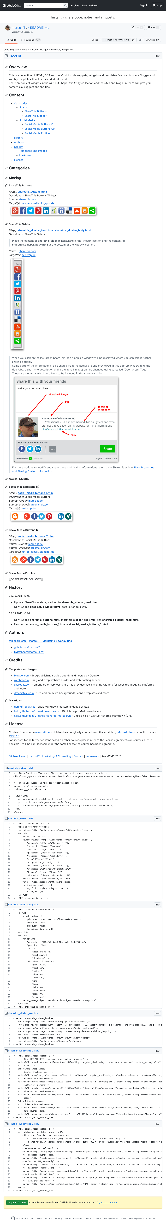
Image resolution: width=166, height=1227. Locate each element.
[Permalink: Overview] (6, 67)
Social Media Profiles (37, 133)
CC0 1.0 (14, 736)
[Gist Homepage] (12, 5)
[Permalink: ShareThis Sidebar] (6, 224)
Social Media (27, 120)
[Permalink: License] (6, 724)
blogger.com (22, 675)
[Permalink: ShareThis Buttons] (6, 185)
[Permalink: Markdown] (6, 700)
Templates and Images (33, 150)
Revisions (32, 39)
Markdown (25, 155)
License (18, 159)
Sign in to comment (107, 1202)
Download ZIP (152, 40)
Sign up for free (17, 1202)
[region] (83, 411)
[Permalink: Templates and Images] (6, 669)
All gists (74, 5)
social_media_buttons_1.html (35, 492)
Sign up (157, 5)
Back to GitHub (90, 5)
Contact (78, 756)
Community (78, 1218)
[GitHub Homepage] (13, 1218)
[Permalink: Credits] (6, 660)
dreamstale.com (40, 504)
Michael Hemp (18, 640)
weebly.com (21, 680)
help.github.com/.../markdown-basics (36, 711)
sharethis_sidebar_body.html (73, 230)
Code (13, 39)
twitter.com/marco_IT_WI (29, 651)
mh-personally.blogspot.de (38, 203)
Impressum (92, 756)
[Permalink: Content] (6, 95)
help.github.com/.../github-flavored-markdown (42, 715)
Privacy (48, 1218)
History (18, 137)
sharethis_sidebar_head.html (35, 230)
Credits (18, 146)
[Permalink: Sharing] (6, 178)
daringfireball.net (24, 706)
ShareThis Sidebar (35, 115)
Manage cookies (111, 1218)
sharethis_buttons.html (32, 191)
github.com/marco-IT (27, 647)
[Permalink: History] (6, 587)
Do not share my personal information (138, 1218)
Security (58, 1218)
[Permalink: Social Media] (6, 479)
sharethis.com (27, 199)
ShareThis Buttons (35, 111)
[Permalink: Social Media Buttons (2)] (6, 530)
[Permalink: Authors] (6, 632)
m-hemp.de (29, 255)
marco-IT (18, 28)
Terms (39, 1218)
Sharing (24, 107)
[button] (133, 40)
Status (68, 1218)
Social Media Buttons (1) (39, 124)
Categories (21, 103)
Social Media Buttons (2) (39, 128)
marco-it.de (35, 500)
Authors (19, 142)
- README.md (39, 28)
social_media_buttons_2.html (36, 536)
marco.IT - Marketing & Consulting (50, 640)
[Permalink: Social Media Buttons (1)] (6, 486)
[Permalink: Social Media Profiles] (6, 573)
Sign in (144, 5)
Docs (88, 1218)
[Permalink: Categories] (6, 168)
